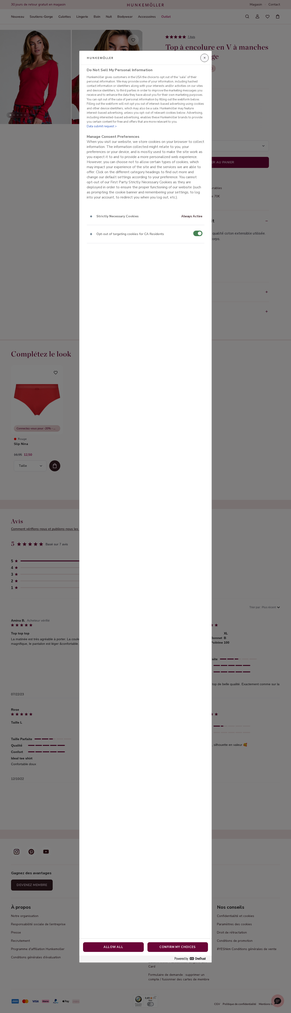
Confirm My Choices (177, 947)
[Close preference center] (204, 58)
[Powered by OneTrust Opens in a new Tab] (191, 959)
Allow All (113, 947)
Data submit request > (102, 126)
